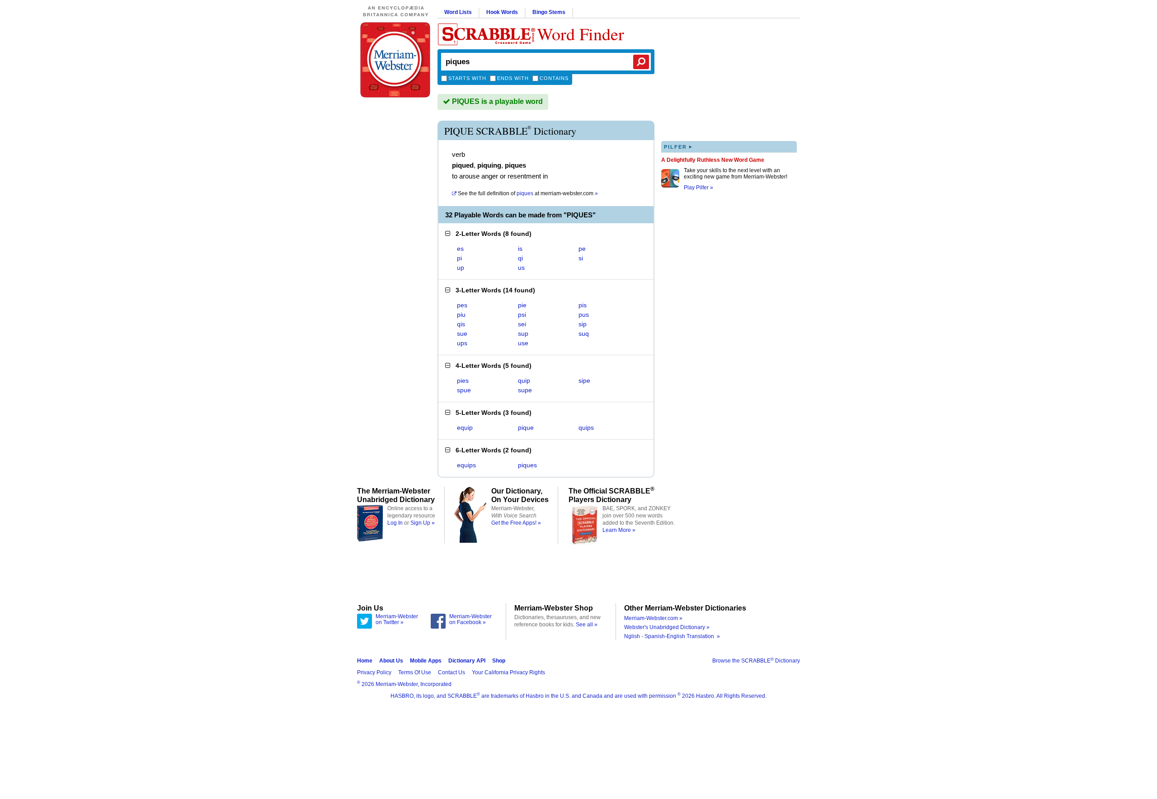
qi (520, 258)
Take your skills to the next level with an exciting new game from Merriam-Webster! (735, 173)
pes (462, 305)
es (460, 248)
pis (582, 305)
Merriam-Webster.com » (653, 618)
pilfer (678, 147)
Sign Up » (422, 523)
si (580, 258)
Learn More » (618, 530)
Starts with (467, 78)
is (520, 248)
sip (582, 324)
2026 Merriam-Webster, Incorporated (404, 684)
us (521, 267)
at (528, 193)
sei (522, 324)
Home (364, 661)
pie (522, 305)
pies (463, 380)
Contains (554, 78)
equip (465, 427)
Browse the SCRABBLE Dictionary (756, 661)
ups (462, 343)
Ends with (513, 78)
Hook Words (502, 12)
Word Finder (580, 33)
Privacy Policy (374, 672)
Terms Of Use (414, 672)
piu (461, 314)
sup (523, 333)
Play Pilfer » (698, 187)
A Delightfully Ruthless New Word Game (712, 160)
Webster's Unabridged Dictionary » (667, 627)
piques (527, 465)
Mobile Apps (426, 661)
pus (583, 314)
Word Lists (458, 12)
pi (459, 258)
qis (461, 324)
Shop (498, 661)
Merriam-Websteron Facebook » (470, 619)
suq (583, 333)
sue (462, 333)
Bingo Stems (548, 12)
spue (464, 390)
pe (582, 248)
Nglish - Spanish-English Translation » (672, 636)
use (523, 343)
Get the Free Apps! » (516, 523)
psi (522, 314)
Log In (395, 523)
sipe (584, 380)
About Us (391, 661)
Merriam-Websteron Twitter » (397, 619)
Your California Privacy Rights (508, 672)
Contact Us (451, 672)
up (460, 267)
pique (526, 427)
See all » (586, 624)
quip (524, 380)
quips (586, 427)
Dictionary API (466, 661)
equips (466, 465)
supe (525, 390)
